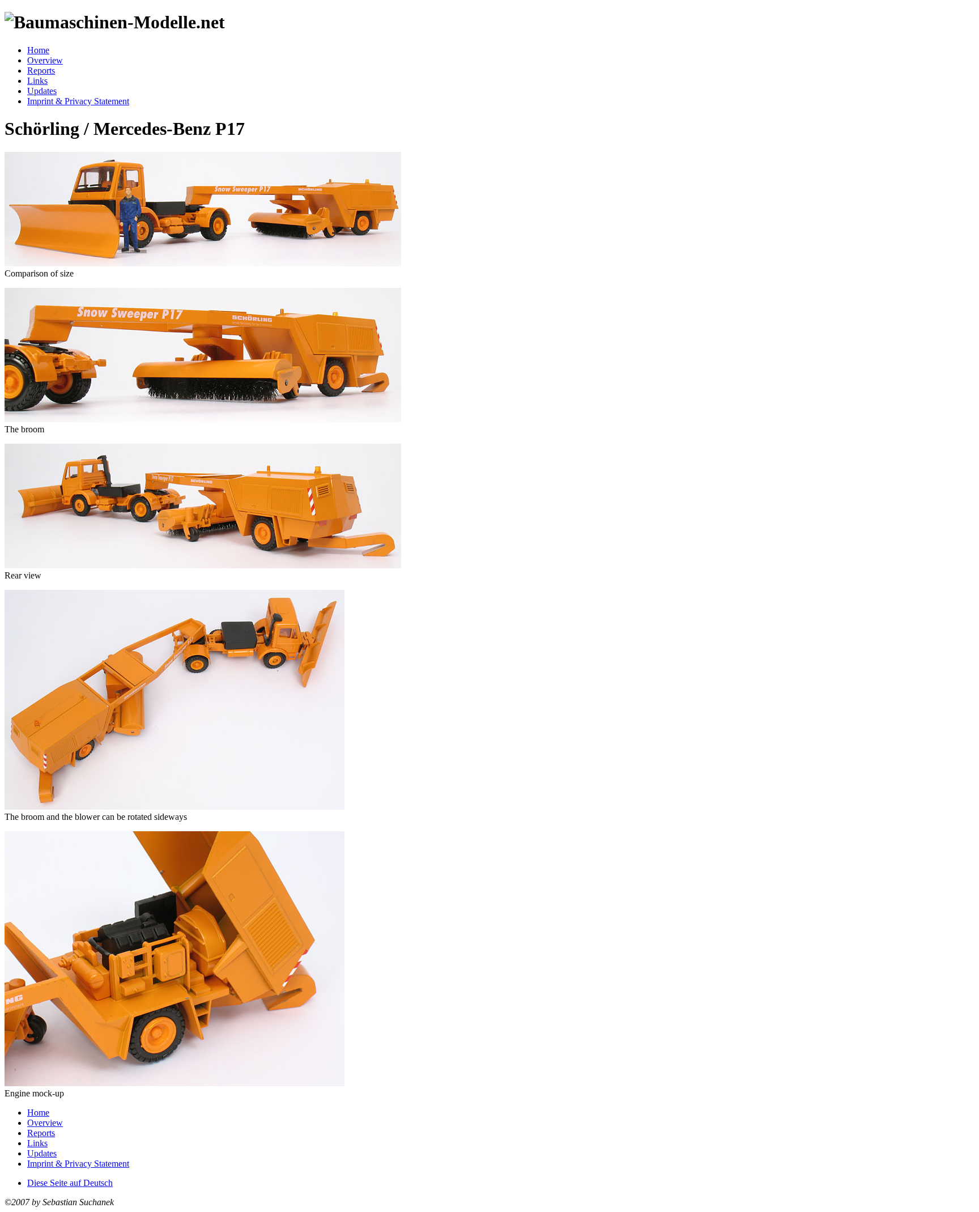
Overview (45, 60)
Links (37, 81)
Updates (42, 91)
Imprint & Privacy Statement (78, 101)
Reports (41, 70)
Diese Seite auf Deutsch (70, 1183)
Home (38, 50)
